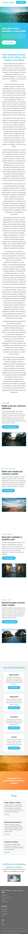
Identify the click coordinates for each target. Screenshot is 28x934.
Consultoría (4, 913)
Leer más (6, 814)
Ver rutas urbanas (8, 558)
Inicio (3, 925)
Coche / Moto (5, 901)
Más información (14, 687)
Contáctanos (21, 2)
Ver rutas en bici (8, 490)
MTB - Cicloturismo (7, 890)
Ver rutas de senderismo (10, 427)
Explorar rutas (9, 42)
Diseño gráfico (5, 909)
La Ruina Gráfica (8, 2)
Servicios (20, 890)
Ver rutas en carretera (9, 622)
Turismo (3, 915)
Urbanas (15, 890)
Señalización (5, 911)
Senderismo (4, 895)
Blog (3, 922)
